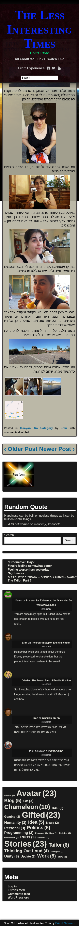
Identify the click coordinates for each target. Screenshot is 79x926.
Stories (25, 843)
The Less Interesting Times (39, 29)
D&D (57, 808)
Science (43, 837)
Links (41, 59)
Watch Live (55, 59)
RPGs (28, 837)
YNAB (62, 857)
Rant (53, 833)
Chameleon (27, 806)
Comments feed (19, 893)
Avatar (36, 793)
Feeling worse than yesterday (28, 569)
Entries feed (16, 890)
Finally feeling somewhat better (30, 565)
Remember (11, 837)
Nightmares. (16, 573)
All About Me (24, 59)
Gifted (41, 814)
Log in (12, 886)
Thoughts (57, 851)
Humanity (15, 822)
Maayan (25, 428)
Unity (11, 856)
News (52, 822)
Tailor (59, 845)
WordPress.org (18, 897)
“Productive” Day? (21, 562)
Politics (38, 827)
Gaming (12, 816)
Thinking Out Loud (26, 850)
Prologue (41, 833)
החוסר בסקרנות (51, 718)
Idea (36, 822)
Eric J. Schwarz (65, 923)
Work (46, 856)
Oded (25, 680)
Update (28, 856)
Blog (12, 800)
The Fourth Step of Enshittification (50, 642)
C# (28, 801)
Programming (18, 832)
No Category (43, 428)
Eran (64, 428)
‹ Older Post (20, 449)
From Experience (31, 68)
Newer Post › (57, 449)
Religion (65, 833)
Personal (14, 828)
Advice (9, 795)
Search (9, 535)
